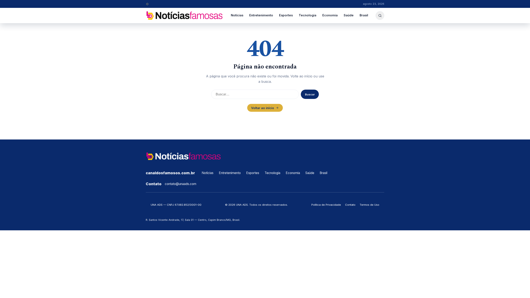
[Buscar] (380, 15)
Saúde (349, 15)
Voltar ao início (262, 108)
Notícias (237, 15)
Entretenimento (261, 15)
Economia (330, 15)
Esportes (286, 15)
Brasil (364, 15)
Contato (350, 204)
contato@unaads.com (180, 184)
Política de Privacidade (326, 204)
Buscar (310, 94)
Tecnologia (307, 15)
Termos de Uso (369, 204)
